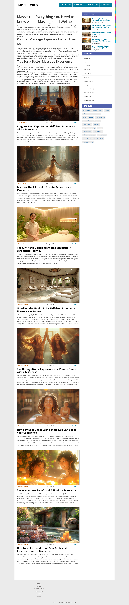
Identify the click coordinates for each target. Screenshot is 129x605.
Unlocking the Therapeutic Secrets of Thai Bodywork (101, 19)
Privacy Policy (39, 591)
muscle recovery (95, 121)
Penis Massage (93, 5)
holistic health (98, 131)
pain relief (86, 121)
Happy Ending (105, 5)
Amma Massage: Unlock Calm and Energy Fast (100, 47)
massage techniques (89, 138)
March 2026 (87, 77)
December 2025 (89, 89)
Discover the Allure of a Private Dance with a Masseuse (44, 188)
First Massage (79, 5)
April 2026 (87, 73)
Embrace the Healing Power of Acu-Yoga (101, 33)
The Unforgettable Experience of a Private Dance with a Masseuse (46, 370)
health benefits (87, 131)
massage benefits (88, 142)
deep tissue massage (89, 128)
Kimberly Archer (22, 183)
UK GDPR (39, 594)
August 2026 (88, 58)
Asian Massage (66, 5)
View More (75, 122)
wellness (107, 110)
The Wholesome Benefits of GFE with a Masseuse (46, 490)
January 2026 (88, 85)
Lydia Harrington (22, 122)
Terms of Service (39, 589)
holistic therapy (102, 135)
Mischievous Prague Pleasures (30, 5)
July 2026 (87, 62)
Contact (39, 596)
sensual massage (88, 117)
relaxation (86, 114)
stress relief (86, 110)
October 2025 (88, 96)
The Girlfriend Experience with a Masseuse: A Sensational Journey (44, 249)
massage (96, 124)
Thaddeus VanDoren (23, 244)
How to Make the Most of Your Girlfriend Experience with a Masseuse (42, 549)
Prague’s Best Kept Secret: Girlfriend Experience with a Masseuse (46, 128)
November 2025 (89, 92)
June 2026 (87, 66)
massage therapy (97, 110)
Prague (100, 128)
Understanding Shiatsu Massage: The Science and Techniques (101, 40)
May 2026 (87, 69)
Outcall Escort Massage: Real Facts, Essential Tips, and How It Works (102, 26)
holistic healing (87, 124)
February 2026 (88, 81)
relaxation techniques (89, 135)
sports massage (100, 117)
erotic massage (95, 114)
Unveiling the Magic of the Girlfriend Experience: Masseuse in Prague (46, 310)
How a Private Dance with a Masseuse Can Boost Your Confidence (46, 431)
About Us (39, 586)
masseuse (100, 138)
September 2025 (89, 100)
